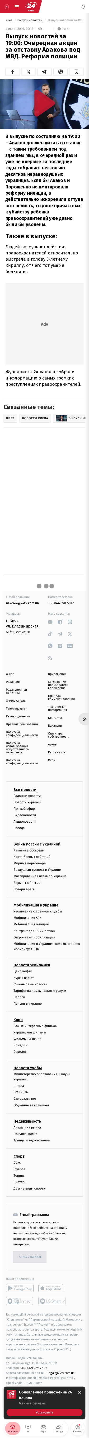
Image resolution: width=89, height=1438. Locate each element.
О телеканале (16, 700)
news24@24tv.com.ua (22, 603)
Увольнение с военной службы (38, 911)
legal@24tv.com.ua (61, 1373)
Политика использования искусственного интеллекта (17, 748)
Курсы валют (24, 978)
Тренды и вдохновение (32, 1141)
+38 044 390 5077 (61, 603)
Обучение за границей (31, 1105)
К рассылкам (30, 1257)
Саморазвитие (25, 1099)
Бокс (17, 1163)
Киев (9, 20)
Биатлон (20, 1182)
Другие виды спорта (29, 1188)
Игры (52, 760)
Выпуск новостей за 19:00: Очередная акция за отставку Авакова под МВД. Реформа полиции (65, 20)
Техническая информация (57, 708)
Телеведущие (15, 708)
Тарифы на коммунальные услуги (40, 991)
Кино (18, 1020)
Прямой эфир (24, 809)
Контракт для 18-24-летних (35, 931)
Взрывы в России (27, 883)
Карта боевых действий (32, 857)
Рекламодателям (18, 716)
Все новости (25, 789)
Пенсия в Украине (28, 1004)
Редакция (13, 682)
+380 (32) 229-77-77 (33, 1368)
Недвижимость (27, 1121)
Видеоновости (25, 815)
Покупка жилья (25, 1134)
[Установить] (44, 1403)
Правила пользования (22, 724)
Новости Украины (27, 802)
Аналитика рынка (27, 1127)
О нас (10, 674)
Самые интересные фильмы (35, 1026)
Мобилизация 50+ (27, 918)
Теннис (19, 1176)
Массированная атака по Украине (40, 876)
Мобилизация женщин (31, 924)
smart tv (20, 1301)
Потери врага (24, 889)
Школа (19, 1086)
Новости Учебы (28, 1068)
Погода (19, 828)
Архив (52, 744)
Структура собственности (59, 735)
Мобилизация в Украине (36, 905)
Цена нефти (23, 971)
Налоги (19, 997)
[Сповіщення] (83, 7)
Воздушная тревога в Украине (37, 870)
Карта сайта (57, 752)
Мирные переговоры (30, 863)
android (20, 1288)
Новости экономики (32, 965)
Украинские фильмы (30, 1032)
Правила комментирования (61, 697)
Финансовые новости (30, 984)
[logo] (31, 6)
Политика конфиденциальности (22, 734)
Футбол (19, 1169)
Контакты (55, 717)
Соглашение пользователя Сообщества (58, 685)
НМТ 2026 (21, 1092)
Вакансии (55, 725)
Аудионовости (25, 822)
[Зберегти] (76, 72)
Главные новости (27, 796)
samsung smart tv (52, 1301)
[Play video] (44, 103)
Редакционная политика (16, 691)
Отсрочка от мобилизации (34, 937)
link (50, 622)
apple (52, 1288)
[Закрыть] (79, 1392)
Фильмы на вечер (27, 1039)
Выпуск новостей (30, 20)
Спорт (19, 1156)
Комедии (20, 1045)
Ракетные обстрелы (29, 850)
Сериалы (20, 1052)
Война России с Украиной (37, 844)
